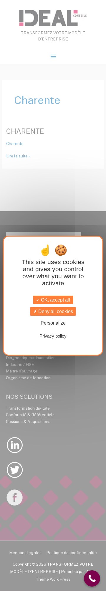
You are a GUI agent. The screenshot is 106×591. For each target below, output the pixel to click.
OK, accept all (55, 299)
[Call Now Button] (92, 578)
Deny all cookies (55, 311)
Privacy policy (53, 335)
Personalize (53, 322)
